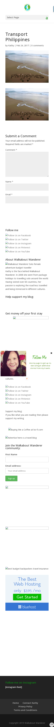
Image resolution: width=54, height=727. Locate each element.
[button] (39, 357)
